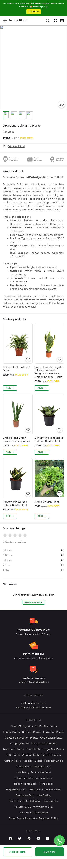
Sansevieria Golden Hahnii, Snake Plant (15, 503)
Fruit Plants (33, 749)
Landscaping (43, 766)
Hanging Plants (19, 743)
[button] (6, 115)
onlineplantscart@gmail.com (34, 682)
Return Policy (22, 806)
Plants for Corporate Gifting (33, 795)
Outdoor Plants (31, 732)
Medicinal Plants (13, 749)
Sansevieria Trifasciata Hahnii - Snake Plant (49, 439)
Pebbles (28, 760)
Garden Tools (12, 760)
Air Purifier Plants (46, 726)
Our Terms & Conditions (33, 812)
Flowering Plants (53, 732)
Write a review (33, 602)
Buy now (49, 851)
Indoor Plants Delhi (25, 783)
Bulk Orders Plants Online (25, 801)
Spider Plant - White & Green (16, 369)
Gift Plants (13, 755)
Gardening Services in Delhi (33, 772)
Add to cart (17, 851)
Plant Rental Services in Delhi (33, 778)
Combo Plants (30, 755)
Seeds (38, 760)
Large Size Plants (53, 749)
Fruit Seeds (36, 789)
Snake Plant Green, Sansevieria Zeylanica (16, 439)
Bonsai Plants (24, 766)
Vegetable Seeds (16, 789)
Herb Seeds (46, 783)
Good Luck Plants (51, 737)
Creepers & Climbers (44, 743)
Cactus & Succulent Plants (21, 737)
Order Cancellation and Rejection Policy (34, 818)
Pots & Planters (51, 755)
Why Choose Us (43, 806)
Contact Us (50, 801)
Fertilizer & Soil (53, 760)
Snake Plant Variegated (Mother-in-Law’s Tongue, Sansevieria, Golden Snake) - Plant (49, 372)
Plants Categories (21, 726)
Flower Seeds (53, 789)
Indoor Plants (11, 732)
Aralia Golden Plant (47, 501)
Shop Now (33, 11)
